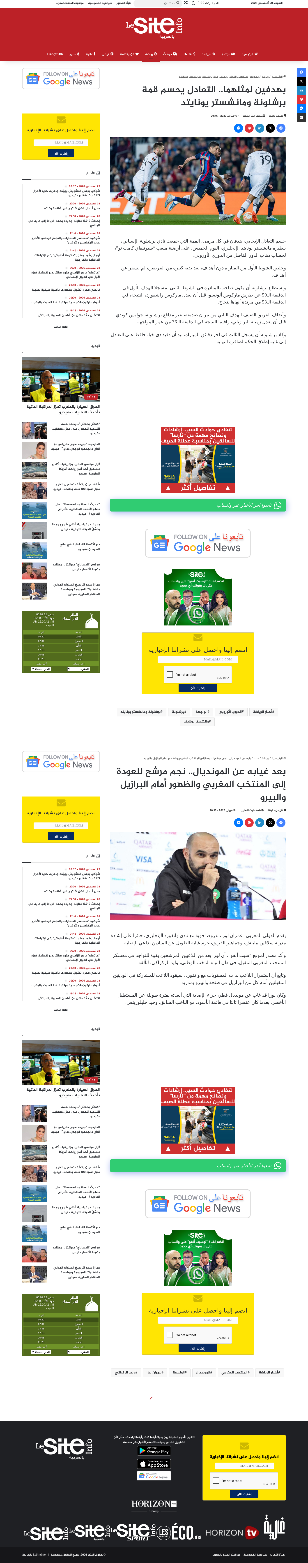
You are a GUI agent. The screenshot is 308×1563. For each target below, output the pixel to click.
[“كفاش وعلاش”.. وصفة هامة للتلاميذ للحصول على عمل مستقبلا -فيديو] (34, 430)
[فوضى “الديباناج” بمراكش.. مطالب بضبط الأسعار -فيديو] (34, 571)
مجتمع (226, 54)
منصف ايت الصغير (253, 116)
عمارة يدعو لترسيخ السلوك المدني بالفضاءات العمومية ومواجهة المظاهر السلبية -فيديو (76, 589)
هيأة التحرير (277, 1554)
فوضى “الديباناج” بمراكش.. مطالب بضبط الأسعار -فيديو (76, 567)
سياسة (207, 54)
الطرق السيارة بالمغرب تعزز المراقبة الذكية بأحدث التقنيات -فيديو (63, 409)
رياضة (149, 54)
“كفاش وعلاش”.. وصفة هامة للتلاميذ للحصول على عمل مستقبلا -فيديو (76, 428)
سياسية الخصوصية (255, 1554)
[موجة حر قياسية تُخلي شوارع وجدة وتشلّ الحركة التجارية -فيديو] (34, 530)
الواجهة (201, 712)
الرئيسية (247, 54)
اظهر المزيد (61, 326)
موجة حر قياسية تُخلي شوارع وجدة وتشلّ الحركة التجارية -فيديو (76, 527)
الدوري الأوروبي (230, 712)
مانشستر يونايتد (196, 722)
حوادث (168, 54)
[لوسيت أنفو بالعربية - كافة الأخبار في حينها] (154, 28)
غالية (90, 54)
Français (53, 54)
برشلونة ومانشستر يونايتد (140, 712)
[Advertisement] (198, 382)
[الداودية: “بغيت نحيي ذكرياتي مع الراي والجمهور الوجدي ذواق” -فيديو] (34, 450)
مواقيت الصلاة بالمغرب (226, 1554)
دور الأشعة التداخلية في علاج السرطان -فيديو (80, 547)
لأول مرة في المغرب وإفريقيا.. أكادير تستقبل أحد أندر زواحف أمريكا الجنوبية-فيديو (76, 469)
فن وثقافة (127, 54)
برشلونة (178, 712)
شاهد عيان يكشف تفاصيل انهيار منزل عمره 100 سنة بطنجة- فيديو (76, 487)
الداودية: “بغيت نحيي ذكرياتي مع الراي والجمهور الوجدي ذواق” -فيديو (75, 447)
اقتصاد (188, 54)
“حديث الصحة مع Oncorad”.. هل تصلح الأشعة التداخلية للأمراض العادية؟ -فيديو (77, 509)
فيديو (106, 54)
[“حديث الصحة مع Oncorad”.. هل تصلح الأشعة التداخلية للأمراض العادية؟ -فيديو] (34, 510)
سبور (73, 54)
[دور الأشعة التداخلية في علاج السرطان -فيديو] (34, 550)
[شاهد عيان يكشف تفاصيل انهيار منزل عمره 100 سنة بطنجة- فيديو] (34, 490)
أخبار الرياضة (262, 712)
